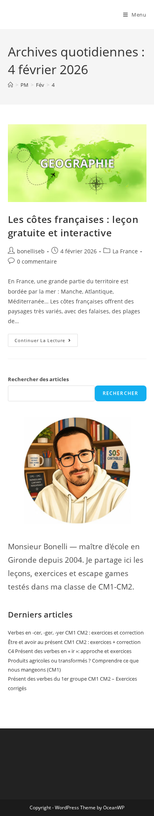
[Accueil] (10, 84)
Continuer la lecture (46, 338)
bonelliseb (31, 251)
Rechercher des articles (38, 379)
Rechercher (121, 393)
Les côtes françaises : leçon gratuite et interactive (73, 226)
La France (125, 251)
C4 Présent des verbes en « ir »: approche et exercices (69, 651)
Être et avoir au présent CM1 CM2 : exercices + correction (74, 642)
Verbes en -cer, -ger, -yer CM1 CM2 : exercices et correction (76, 632)
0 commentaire (37, 261)
